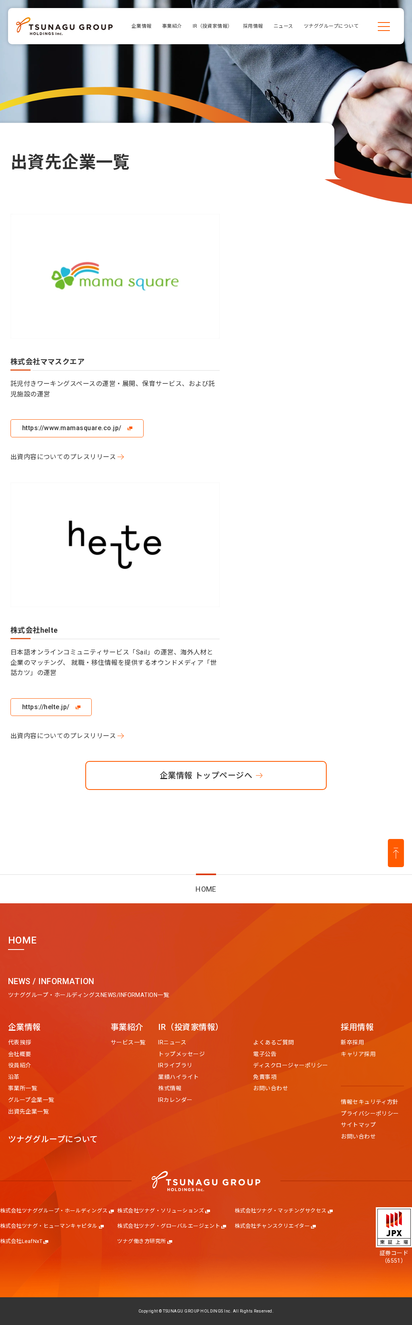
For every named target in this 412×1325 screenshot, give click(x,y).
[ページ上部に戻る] (396, 853)
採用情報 (357, 1027)
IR (190, 1027)
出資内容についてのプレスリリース (63, 457)
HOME (206, 889)
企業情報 (24, 1027)
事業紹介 (127, 1027)
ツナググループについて (53, 1139)
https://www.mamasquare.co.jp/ (72, 428)
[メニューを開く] (384, 26)
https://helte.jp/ (46, 707)
